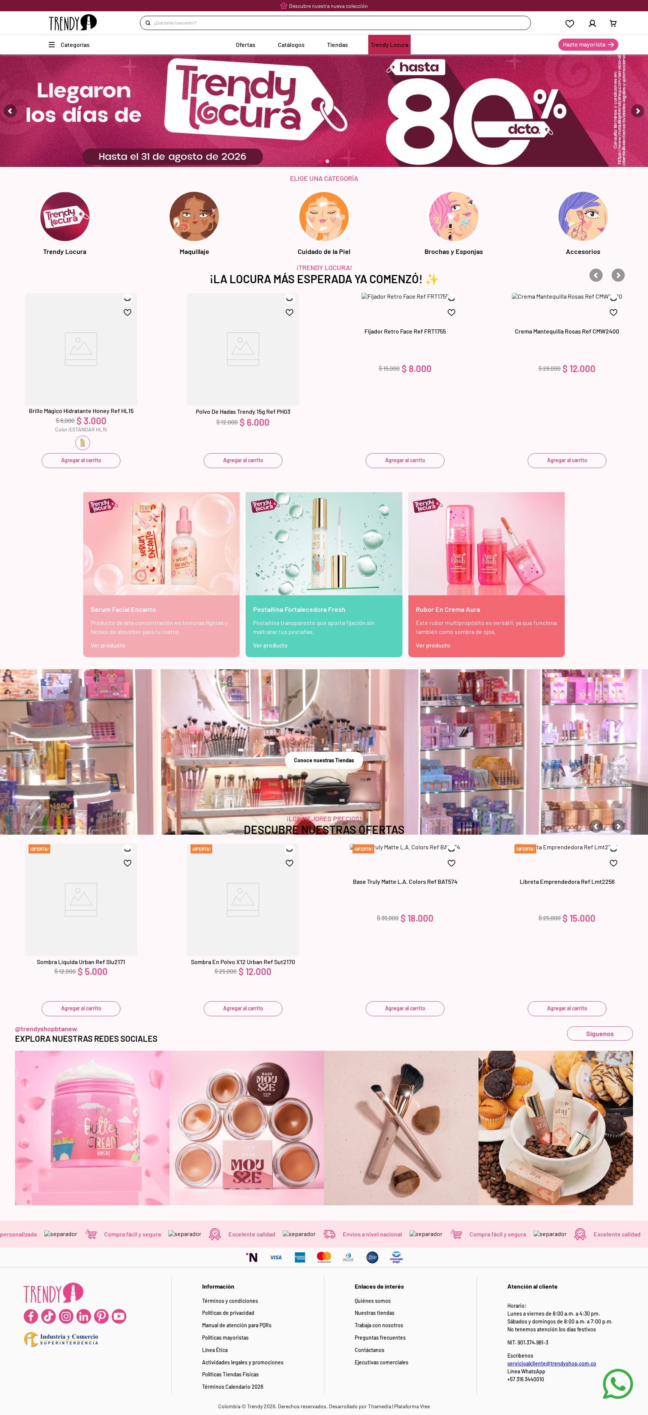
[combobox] (335, 23)
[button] (320, 161)
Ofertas (245, 44)
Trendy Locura (389, 44)
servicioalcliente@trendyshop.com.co (551, 1363)
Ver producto (108, 645)
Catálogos (291, 44)
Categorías (75, 44)
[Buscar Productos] (149, 23)
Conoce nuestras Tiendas (324, 760)
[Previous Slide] (10, 111)
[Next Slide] (637, 111)
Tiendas (337, 44)
